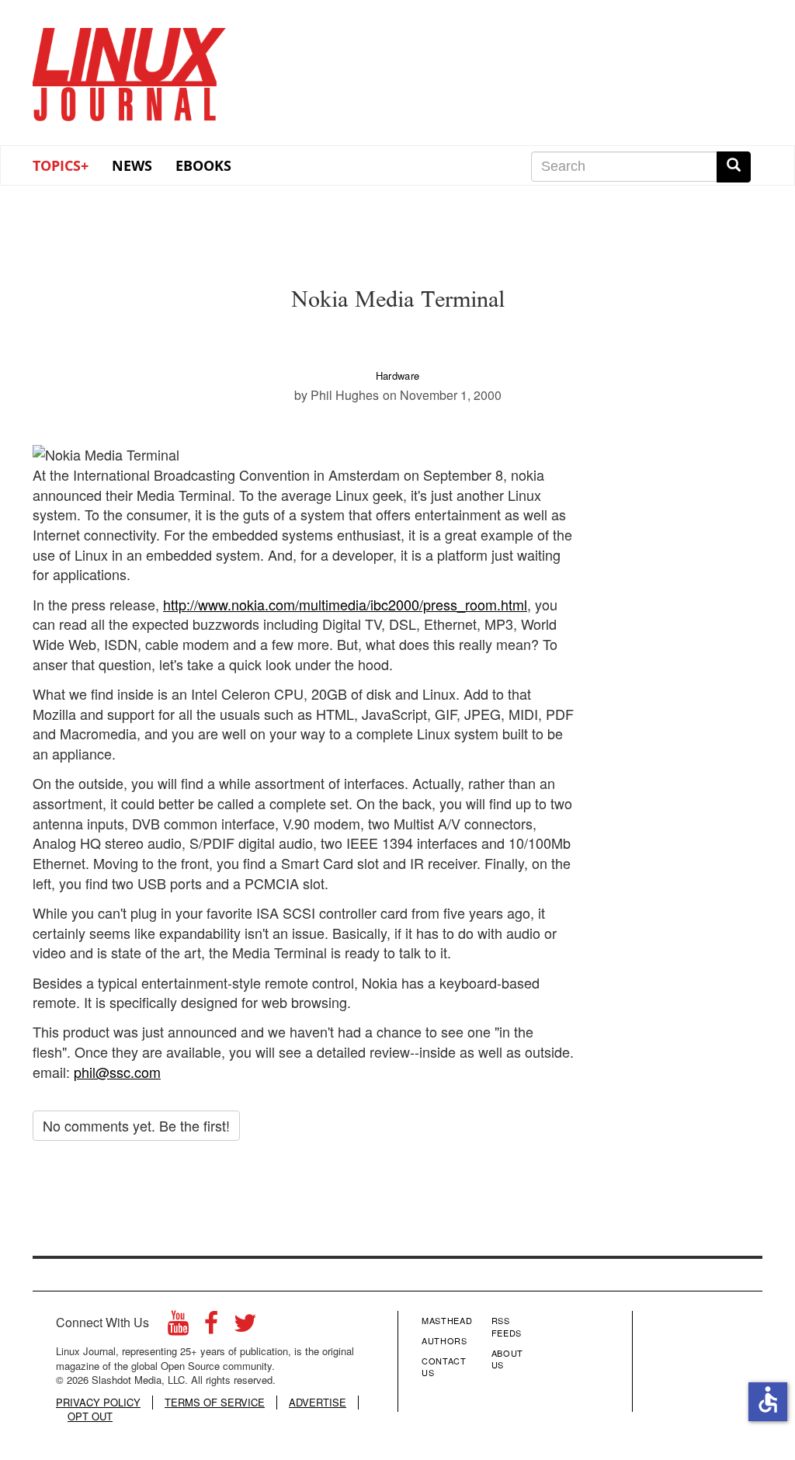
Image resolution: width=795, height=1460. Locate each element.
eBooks (203, 165)
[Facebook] (211, 1327)
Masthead (447, 1320)
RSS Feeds (506, 1326)
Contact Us (444, 1366)
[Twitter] (245, 1327)
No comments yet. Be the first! (136, 1125)
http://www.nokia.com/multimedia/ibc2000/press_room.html (345, 604)
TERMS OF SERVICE (215, 1403)
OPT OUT (90, 1417)
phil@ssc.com (117, 1072)
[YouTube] (178, 1327)
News (132, 165)
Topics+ (61, 165)
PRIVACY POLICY (98, 1403)
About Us (507, 1359)
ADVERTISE (317, 1403)
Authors (444, 1340)
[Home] (130, 69)
